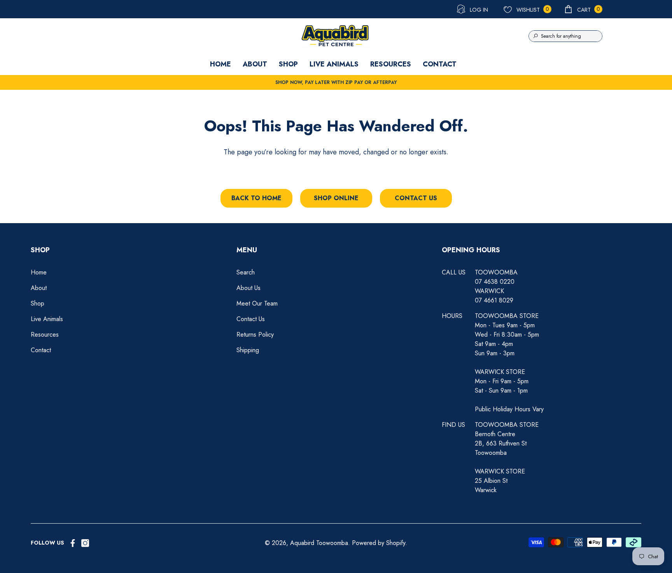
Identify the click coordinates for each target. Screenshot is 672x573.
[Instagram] (85, 543)
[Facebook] (73, 543)
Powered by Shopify (378, 542)
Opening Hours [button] (471, 250)
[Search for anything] (565, 36)
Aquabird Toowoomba (319, 542)
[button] (583, 9)
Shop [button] (40, 250)
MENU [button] (246, 250)
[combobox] (571, 36)
